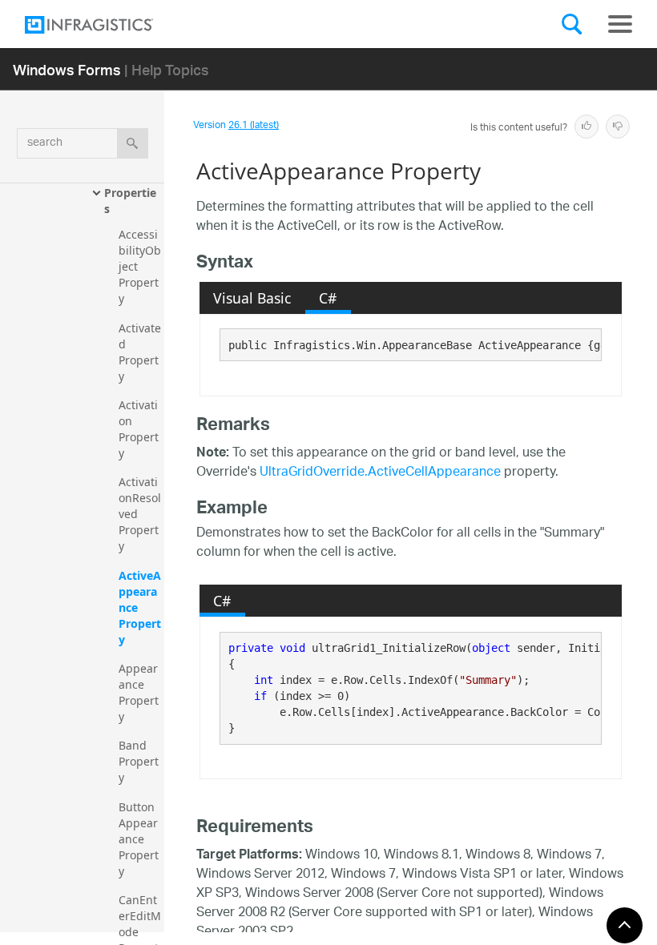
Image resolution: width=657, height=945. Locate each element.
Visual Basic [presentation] (252, 298)
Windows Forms (67, 69)
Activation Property (139, 428)
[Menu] (620, 24)
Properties (130, 200)
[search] (132, 143)
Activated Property (140, 352)
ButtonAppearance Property (139, 839)
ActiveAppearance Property (140, 607)
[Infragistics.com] (105, 25)
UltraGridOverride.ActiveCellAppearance (380, 473)
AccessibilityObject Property (140, 266)
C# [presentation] (328, 298)
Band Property (139, 761)
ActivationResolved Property (140, 513)
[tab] (252, 298)
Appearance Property (139, 692)
